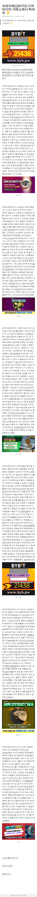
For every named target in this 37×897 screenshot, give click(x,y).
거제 (9, 472)
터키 (23, 143)
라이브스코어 (7, 866)
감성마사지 (6, 874)
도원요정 (29, 334)
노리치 (24, 615)
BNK (27, 213)
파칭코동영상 (19, 427)
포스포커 (28, 258)
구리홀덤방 (27, 781)
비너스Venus (9, 238)
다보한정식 (18, 289)
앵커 (17, 362)
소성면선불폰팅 (28, 525)
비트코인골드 (15, 117)
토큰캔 (29, 786)
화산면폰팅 (14, 353)
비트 (17, 523)
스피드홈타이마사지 (10, 858)
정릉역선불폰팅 (10, 666)
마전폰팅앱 (23, 511)
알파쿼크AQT (29, 559)
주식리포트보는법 (15, 413)
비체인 (12, 433)
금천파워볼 (8, 672)
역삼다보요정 (15, 652)
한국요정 (23, 162)
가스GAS (18, 174)
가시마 (31, 376)
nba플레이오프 (15, 517)
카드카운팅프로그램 (22, 168)
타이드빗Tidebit (25, 640)
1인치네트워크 (29, 399)
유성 (14, 792)
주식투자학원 (28, 295)
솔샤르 (12, 244)
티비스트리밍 (25, 387)
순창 (30, 806)
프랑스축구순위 (10, 111)
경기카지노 (14, 778)
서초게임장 (19, 626)
